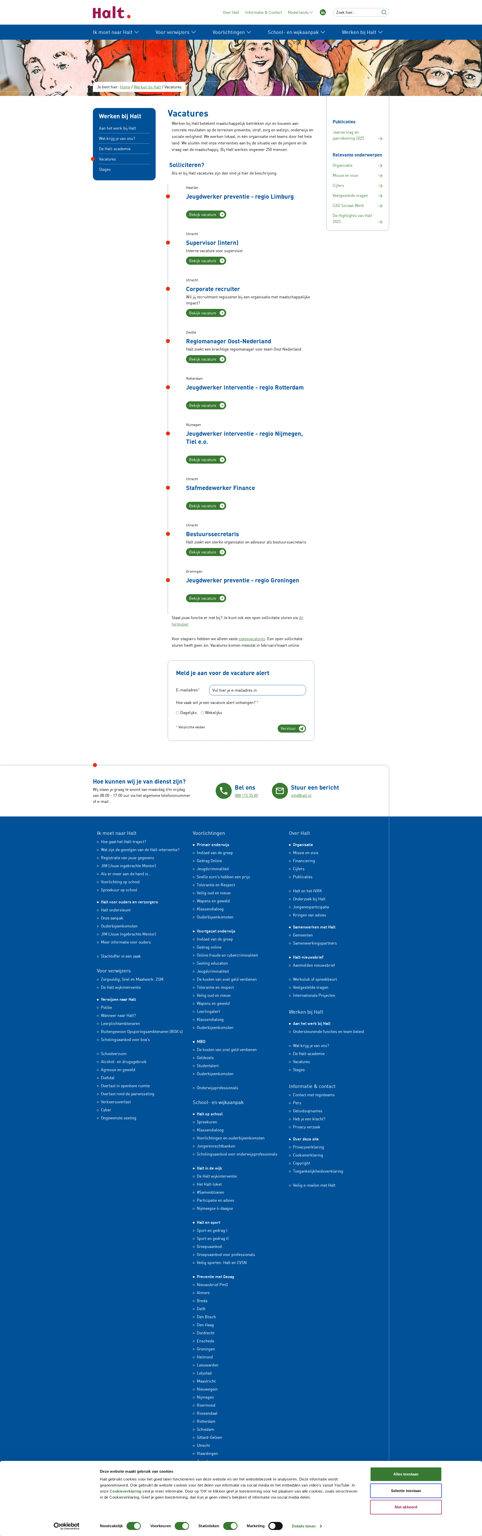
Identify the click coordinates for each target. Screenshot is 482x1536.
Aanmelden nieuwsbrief (314, 965)
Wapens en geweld (213, 900)
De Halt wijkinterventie (121, 987)
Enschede (205, 1340)
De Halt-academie (115, 148)
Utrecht (203, 1445)
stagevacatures (252, 638)
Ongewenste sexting (118, 1117)
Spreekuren (207, 1121)
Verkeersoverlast (116, 1101)
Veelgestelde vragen (310, 987)
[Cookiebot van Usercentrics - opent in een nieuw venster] (67, 1526)
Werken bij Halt (147, 86)
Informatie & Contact (263, 12)
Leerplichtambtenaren (120, 1023)
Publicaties (303, 876)
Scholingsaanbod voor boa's (125, 1039)
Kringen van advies (309, 914)
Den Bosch (206, 1316)
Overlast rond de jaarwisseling (127, 1093)
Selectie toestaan (406, 1491)
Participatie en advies (215, 1200)
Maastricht (206, 1381)
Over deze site (306, 1138)
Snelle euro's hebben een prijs (223, 876)
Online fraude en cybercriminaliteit (227, 955)
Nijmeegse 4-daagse (215, 1208)
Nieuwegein (207, 1389)
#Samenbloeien (210, 1192)
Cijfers (299, 868)
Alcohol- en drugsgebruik (124, 1061)
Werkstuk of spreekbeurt (315, 979)
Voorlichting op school (120, 881)
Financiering (304, 860)
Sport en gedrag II (213, 1238)
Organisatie (303, 844)
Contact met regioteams (314, 1094)
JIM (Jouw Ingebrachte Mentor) (128, 934)
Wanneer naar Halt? (118, 1015)
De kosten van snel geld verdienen (227, 979)
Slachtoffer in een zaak (121, 956)
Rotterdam (206, 1421)
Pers (297, 1102)
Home (125, 86)
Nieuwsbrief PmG (212, 1284)
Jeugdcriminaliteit (213, 868)
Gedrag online (209, 947)
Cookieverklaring (126, 1491)
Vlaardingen (207, 1453)
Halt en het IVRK (307, 890)
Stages (105, 169)
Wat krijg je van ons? (117, 138)
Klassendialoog (210, 908)
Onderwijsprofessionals (217, 1087)
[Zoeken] (384, 12)
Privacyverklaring (308, 1146)
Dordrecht (205, 1332)
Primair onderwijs (213, 844)
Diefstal (107, 1077)
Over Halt (231, 12)
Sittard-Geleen (209, 1437)
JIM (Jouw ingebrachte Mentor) (128, 865)
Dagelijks (188, 712)
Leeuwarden (207, 1364)
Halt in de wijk (209, 1168)
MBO (201, 1041)
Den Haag (205, 1324)
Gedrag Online (209, 860)
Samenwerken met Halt (314, 926)
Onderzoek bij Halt (309, 898)
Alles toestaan (405, 1474)
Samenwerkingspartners (315, 943)
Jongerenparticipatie (311, 906)
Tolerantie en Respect (216, 884)
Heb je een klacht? (309, 1118)
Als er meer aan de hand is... (126, 873)
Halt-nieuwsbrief (308, 957)
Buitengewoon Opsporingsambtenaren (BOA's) (142, 1031)
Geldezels (205, 1057)
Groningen (206, 1348)
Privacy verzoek (306, 1126)
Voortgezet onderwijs (216, 931)
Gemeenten (303, 935)
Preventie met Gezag (215, 1276)
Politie (106, 1007)
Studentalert (208, 1065)
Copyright (301, 1163)
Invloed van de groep (215, 852)
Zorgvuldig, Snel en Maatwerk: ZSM (132, 979)
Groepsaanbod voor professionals (226, 1254)
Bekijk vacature (202, 214)
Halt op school (210, 1113)
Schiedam (205, 1429)
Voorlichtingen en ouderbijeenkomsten (231, 1137)
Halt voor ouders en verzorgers (129, 901)
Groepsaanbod (209, 1246)
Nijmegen (205, 1397)
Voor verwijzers (114, 970)
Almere (203, 1292)
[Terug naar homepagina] (112, 12)
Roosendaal (207, 1413)
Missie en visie (305, 852)
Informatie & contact (312, 1086)
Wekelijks (213, 712)
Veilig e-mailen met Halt (314, 1185)
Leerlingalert (208, 1011)
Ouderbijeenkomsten (119, 925)
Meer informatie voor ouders (126, 942)
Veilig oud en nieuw (214, 892)
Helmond (205, 1356)
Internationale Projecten (314, 995)
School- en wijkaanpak (218, 1102)
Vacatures (107, 158)
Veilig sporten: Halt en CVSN (222, 1262)
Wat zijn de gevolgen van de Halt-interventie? (140, 849)
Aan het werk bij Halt (117, 128)
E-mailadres (188, 689)
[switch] (182, 1526)
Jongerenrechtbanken (216, 1145)
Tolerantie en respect (215, 987)
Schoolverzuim (114, 1053)
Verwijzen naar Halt (118, 999)
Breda (202, 1300)
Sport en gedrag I (212, 1230)
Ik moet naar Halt (117, 833)
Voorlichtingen (209, 833)
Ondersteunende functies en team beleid (328, 1031)
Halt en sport (208, 1222)
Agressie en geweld (118, 1069)
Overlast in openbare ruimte (125, 1085)
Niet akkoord (406, 1507)
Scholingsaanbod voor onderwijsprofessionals (237, 1154)
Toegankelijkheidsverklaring (318, 1171)
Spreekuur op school (119, 889)
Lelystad (204, 1373)
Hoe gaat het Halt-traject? (123, 841)
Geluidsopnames (307, 1110)
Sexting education (212, 963)
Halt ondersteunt (116, 909)
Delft (201, 1308)
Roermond (206, 1405)
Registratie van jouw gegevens (127, 857)
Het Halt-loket (209, 1184)
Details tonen (303, 1526)
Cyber (106, 1109)
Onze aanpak (112, 917)
